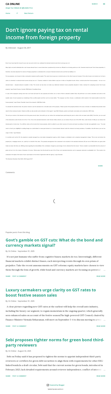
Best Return (28, 13)
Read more (101, 276)
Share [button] (100, 166)
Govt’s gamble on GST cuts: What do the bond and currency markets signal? (54, 242)
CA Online (13, 4)
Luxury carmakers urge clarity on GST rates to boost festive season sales (51, 292)
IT (17, 13)
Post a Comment (19, 276)
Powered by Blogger (56, 385)
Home (8, 13)
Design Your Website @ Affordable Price (19, 8)
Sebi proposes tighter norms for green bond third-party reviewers (55, 342)
